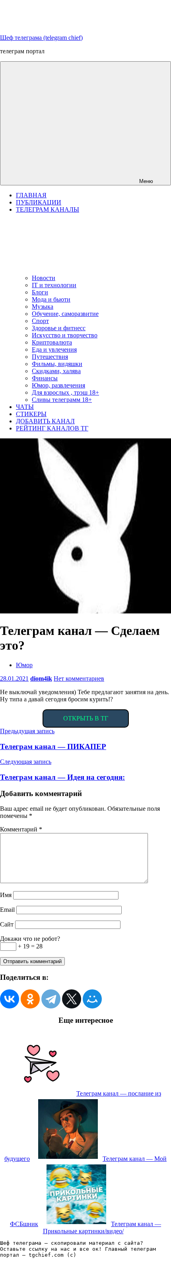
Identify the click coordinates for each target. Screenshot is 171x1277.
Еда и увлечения (54, 349)
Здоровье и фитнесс (59, 328)
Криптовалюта (52, 342)
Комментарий (21, 829)
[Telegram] (50, 998)
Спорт (40, 320)
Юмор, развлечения (58, 385)
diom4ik (41, 678)
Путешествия (50, 356)
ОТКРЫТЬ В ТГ (85, 718)
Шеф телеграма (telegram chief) (41, 37)
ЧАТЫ (25, 406)
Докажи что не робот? (30, 938)
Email (7, 909)
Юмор (24, 665)
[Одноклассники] (30, 998)
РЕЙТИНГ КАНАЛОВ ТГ (52, 428)
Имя (6, 895)
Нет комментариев (79, 678)
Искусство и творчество (64, 335)
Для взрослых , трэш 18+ (65, 392)
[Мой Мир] (92, 998)
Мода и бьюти (51, 299)
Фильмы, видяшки (57, 363)
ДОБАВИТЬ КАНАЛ (45, 421)
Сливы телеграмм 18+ (62, 399)
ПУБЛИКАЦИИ (38, 202)
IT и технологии (54, 285)
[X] (71, 998)
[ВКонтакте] (9, 998)
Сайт (7, 924)
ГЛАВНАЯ (31, 195)
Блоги (40, 292)
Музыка (42, 306)
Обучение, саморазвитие (65, 313)
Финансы (45, 378)
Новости (43, 277)
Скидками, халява (56, 371)
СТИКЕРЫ (31, 414)
